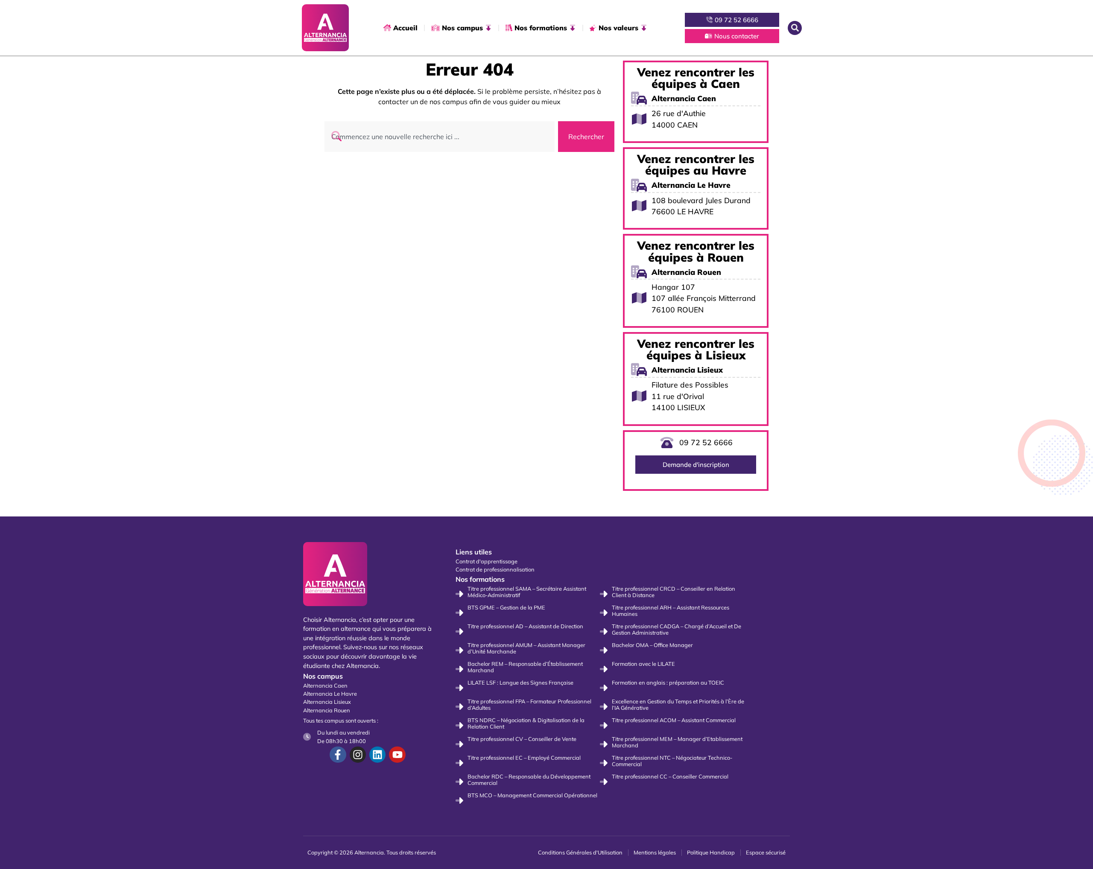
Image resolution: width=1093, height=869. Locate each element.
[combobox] (439, 136)
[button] (795, 28)
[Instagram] (358, 755)
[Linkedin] (377, 755)
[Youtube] (397, 755)
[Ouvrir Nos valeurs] (643, 28)
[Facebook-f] (338, 755)
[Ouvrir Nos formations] (572, 28)
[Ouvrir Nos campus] (488, 28)
